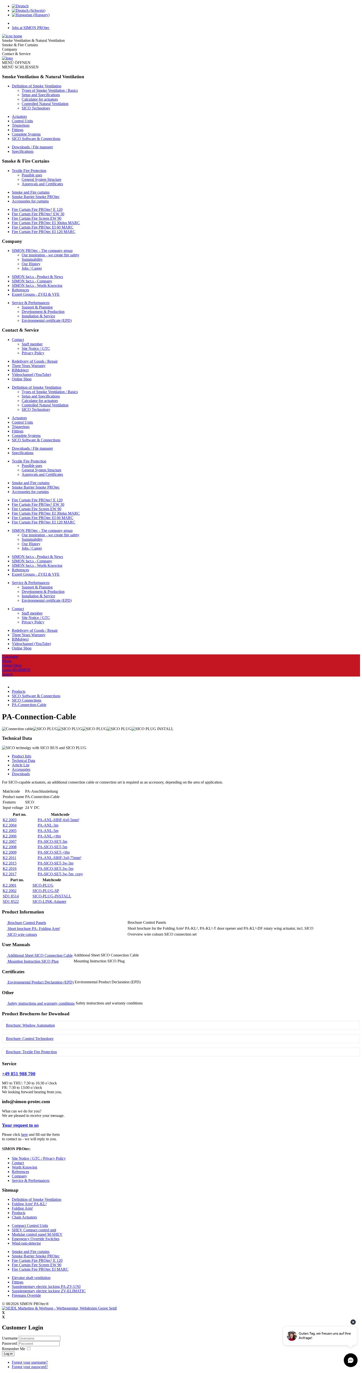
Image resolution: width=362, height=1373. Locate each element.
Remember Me (13, 1349)
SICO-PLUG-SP (46, 891)
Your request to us (20, 1125)
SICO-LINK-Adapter (49, 901)
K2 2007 (9, 841)
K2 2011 (9, 858)
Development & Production (43, 311)
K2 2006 (9, 836)
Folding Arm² (22, 1208)
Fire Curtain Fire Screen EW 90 (36, 218)
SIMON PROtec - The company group (42, 250)
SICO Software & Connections (36, 139)
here (24, 1134)
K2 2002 (9, 891)
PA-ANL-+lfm (49, 836)
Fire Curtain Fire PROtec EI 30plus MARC (46, 223)
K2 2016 (9, 868)
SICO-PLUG (43, 885)
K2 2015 (9, 863)
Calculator (10, 656)
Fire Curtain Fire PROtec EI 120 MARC (43, 232)
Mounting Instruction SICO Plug (33, 961)
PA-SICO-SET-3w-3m (55, 863)
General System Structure (41, 179)
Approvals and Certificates (42, 184)
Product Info (21, 756)
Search (7, 674)
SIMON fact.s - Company (32, 281)
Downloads (21, 774)
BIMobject (20, 370)
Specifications (22, 151)
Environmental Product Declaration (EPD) (40, 982)
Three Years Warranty (29, 366)
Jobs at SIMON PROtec (30, 28)
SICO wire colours (22, 934)
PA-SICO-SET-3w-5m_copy (60, 874)
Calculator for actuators (40, 99)
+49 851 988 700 (18, 1073)
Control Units (22, 121)
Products (18, 1213)
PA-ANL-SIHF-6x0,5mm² (58, 820)
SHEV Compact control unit (34, 1230)
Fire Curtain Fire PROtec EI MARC (40, 1269)
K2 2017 (9, 874)
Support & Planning (37, 307)
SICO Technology (36, 108)
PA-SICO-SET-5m (52, 847)
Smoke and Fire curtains (30, 192)
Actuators (19, 116)
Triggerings (21, 125)
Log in (8, 1354)
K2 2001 (9, 885)
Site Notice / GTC (36, 348)
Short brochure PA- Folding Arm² (33, 928)
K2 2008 (9, 847)
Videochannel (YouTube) (31, 374)
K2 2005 (9, 831)
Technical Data (23, 760)
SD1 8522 (11, 901)
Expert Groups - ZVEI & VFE (36, 294)
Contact (18, 340)
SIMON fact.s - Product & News (37, 277)
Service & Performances (30, 303)
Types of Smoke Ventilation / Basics (50, 90)
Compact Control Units (30, 1225)
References (20, 290)
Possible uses (32, 175)
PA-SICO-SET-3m (52, 841)
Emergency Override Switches (35, 1239)
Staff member (32, 344)
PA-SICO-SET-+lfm (54, 852)
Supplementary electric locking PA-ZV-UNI (46, 1286)
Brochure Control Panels (26, 923)
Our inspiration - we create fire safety (50, 255)
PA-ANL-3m (48, 825)
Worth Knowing (24, 1167)
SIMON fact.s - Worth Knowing (37, 285)
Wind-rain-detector (26, 1243)
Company (19, 1176)
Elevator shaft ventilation (31, 1278)
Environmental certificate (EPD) (47, 320)
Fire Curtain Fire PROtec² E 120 (37, 209)
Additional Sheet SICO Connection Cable (40, 955)
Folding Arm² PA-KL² (29, 1204)
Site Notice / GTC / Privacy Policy (39, 1158)
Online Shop (22, 379)
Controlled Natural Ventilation (45, 104)
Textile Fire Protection (29, 171)
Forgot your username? (30, 1362)
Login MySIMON (16, 670)
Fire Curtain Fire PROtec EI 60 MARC (42, 227)
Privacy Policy (33, 353)
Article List (20, 765)
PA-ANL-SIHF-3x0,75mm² (59, 858)
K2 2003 (9, 820)
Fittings (17, 130)
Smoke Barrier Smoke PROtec (36, 197)
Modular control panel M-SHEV (37, 1234)
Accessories (21, 769)
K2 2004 (9, 825)
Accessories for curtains (30, 201)
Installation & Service (38, 316)
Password (10, 1343)
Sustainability (32, 259)
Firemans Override (26, 1295)
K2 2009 (9, 852)
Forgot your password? (30, 1367)
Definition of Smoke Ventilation (36, 86)
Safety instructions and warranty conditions (41, 1003)
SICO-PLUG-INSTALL (52, 896)
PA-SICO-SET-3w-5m (55, 868)
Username (10, 1338)
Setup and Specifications (41, 95)
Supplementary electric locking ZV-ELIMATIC (49, 1291)
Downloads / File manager (32, 147)
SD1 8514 (11, 896)
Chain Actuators (24, 1217)
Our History (31, 264)
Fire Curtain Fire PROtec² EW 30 (38, 214)
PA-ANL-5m (48, 831)
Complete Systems (26, 134)
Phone (7, 661)
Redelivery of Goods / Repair (35, 361)
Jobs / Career (32, 268)
